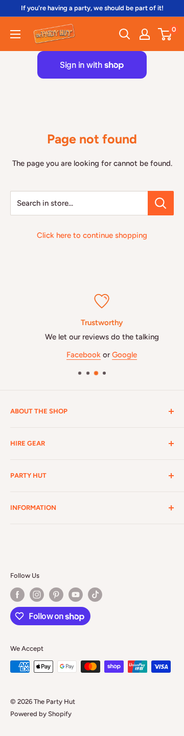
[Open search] (124, 34)
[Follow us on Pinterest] (56, 594)
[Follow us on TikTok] (95, 594)
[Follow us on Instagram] (37, 594)
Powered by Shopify (41, 714)
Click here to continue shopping (92, 235)
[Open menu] (15, 34)
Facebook (76, 354)
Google (117, 354)
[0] (165, 34)
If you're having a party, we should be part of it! (92, 8)
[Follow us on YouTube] (75, 594)
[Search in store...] (161, 203)
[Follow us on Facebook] (17, 594)
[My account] (145, 34)
